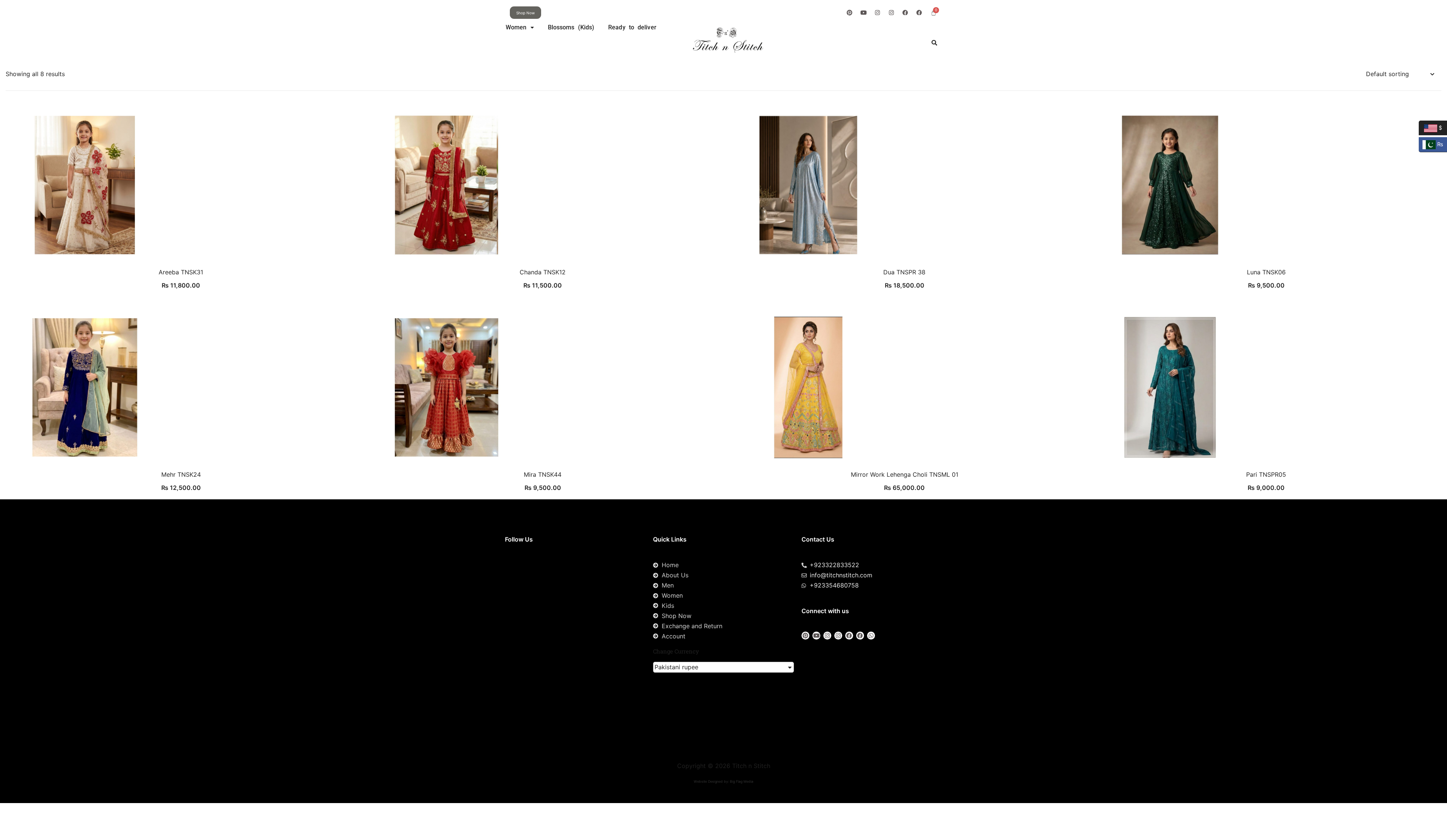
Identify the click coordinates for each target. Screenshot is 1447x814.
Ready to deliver (632, 27)
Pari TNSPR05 (1266, 474)
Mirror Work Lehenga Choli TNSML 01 (904, 474)
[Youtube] (863, 13)
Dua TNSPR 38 (904, 272)
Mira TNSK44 (542, 474)
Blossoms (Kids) (571, 27)
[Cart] (933, 12)
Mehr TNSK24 (181, 474)
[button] (520, 27)
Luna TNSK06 (1266, 272)
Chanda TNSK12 (543, 272)
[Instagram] (877, 13)
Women (516, 27)
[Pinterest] (850, 13)
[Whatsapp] (871, 636)
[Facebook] (905, 13)
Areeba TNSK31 (181, 272)
